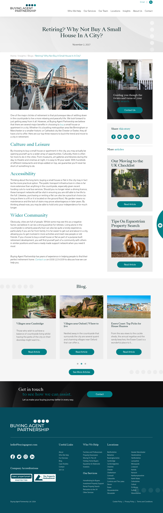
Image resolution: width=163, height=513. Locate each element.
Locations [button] (115, 11)
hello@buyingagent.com (23, 445)
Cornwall (110, 475)
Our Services (63, 458)
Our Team (103, 11)
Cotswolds (111, 478)
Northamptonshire (137, 475)
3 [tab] (85, 364)
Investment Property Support (93, 483)
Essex (109, 487)
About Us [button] (137, 11)
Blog (60, 461)
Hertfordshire (136, 458)
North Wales (135, 478)
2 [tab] (81, 364)
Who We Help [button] (74, 11)
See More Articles (81, 372)
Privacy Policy (129, 501)
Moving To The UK (89, 458)
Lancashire (135, 461)
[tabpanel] (34, 327)
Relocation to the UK (90, 489)
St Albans (134, 487)
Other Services (88, 492)
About (61, 452)
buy (62, 124)
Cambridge (111, 461)
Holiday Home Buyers (90, 461)
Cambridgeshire (113, 464)
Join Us (61, 470)
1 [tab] (77, 364)
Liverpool (134, 467)
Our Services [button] (90, 11)
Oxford (133, 484)
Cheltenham (111, 472)
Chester (110, 470)
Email (142, 2)
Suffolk (133, 490)
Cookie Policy (117, 501)
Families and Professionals (92, 452)
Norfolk (133, 470)
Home (13, 56)
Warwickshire (136, 493)
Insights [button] (126, 11)
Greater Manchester (138, 452)
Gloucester (111, 493)
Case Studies (63, 464)
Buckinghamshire (113, 458)
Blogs (30, 56)
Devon (109, 484)
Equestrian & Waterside (91, 464)
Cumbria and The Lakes (115, 481)
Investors (86, 467)
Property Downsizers (90, 455)
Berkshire (110, 455)
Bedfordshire (112, 452)
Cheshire (110, 467)
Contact (149, 11)
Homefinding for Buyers (91, 480)
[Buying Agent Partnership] (23, 8)
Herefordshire (136, 455)
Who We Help (64, 455)
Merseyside (135, 464)
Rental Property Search (91, 486)
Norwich (134, 472)
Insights (22, 56)
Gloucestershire (112, 490)
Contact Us (129, 110)
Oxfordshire (135, 481)
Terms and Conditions (145, 501)
